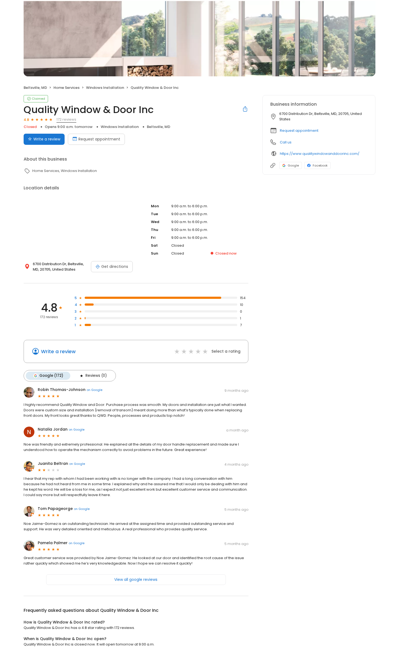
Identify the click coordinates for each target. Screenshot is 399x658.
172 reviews (66, 119)
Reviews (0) (96, 375)
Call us (286, 142)
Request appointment (99, 139)
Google (293, 165)
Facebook (320, 165)
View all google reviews (135, 579)
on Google (94, 390)
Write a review (46, 139)
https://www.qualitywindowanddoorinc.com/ (319, 153)
